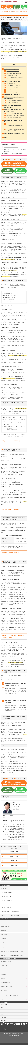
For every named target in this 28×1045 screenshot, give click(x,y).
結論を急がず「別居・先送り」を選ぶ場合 (16, 115)
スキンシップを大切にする (12, 87)
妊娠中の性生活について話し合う (14, 85)
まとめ (5, 137)
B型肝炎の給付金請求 (5, 982)
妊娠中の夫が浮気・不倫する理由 (11, 147)
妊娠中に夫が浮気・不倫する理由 (11, 69)
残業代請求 (3, 974)
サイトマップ (22, 1033)
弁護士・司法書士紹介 (5, 926)
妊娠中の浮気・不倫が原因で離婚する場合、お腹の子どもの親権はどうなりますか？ (15, 125)
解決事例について (14, 851)
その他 (2, 999)
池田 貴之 (15, 804)
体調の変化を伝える (11, 83)
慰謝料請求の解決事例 (6, 896)
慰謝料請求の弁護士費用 (6, 907)
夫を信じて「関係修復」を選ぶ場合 (14, 113)
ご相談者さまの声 (14, 856)
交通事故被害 (4, 965)
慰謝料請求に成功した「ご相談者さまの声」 (10, 911)
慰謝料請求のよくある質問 (7, 900)
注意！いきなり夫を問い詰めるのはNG (15, 100)
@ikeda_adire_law (15, 809)
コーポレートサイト (5, 942)
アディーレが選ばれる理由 (6, 922)
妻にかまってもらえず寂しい (13, 71)
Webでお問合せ (4, 938)
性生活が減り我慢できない (12, 75)
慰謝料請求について (6, 904)
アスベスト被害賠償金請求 (6, 986)
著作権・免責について (7, 1033)
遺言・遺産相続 (4, 990)
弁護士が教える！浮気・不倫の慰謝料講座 (10, 915)
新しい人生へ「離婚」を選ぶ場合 (14, 117)
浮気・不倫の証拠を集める (12, 102)
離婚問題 (3, 970)
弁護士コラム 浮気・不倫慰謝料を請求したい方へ (12, 951)
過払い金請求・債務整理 (6, 961)
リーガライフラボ (4, 947)
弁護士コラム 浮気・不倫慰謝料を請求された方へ (12, 955)
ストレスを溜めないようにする (13, 92)
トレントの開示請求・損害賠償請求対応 (9, 995)
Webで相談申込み (5, 934)
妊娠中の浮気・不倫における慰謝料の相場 (13, 153)
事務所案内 (3, 930)
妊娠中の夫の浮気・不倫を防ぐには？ (12, 81)
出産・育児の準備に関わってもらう (14, 89)
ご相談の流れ (14, 861)
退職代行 (3, 978)
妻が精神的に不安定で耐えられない (14, 73)
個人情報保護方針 (15, 1033)
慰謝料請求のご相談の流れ (7, 892)
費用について (14, 865)
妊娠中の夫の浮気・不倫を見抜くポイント (13, 94)
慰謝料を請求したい (5, 888)
